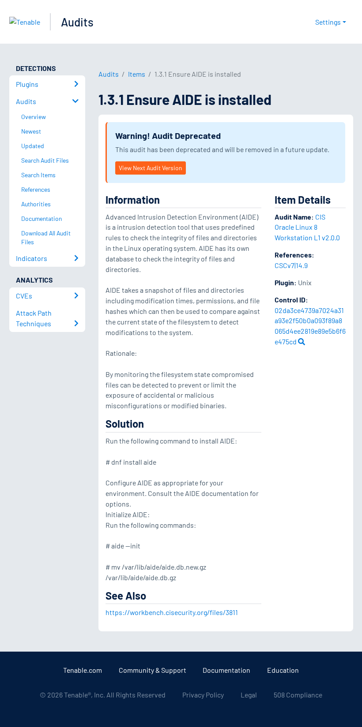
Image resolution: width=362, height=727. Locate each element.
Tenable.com (82, 670)
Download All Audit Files (46, 237)
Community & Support (152, 670)
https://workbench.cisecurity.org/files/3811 (172, 612)
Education (283, 670)
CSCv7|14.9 (291, 265)
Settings (328, 22)
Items (136, 74)
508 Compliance (298, 694)
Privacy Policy (203, 694)
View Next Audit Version (150, 167)
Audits (77, 22)
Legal (249, 694)
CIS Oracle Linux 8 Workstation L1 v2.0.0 (307, 227)
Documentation (226, 670)
